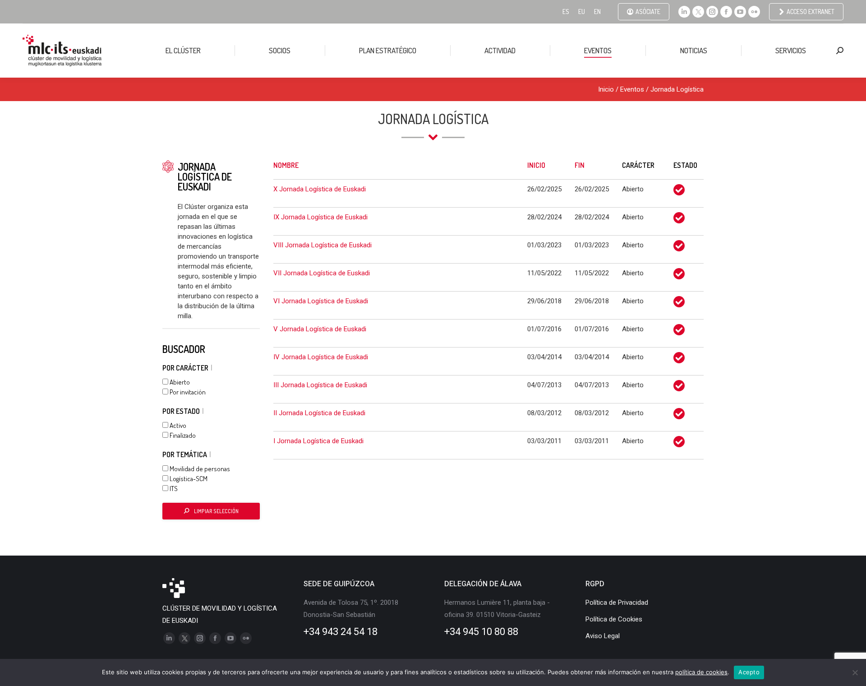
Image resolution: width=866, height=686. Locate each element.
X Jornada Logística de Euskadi (319, 189)
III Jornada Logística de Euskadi (320, 385)
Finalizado (182, 435)
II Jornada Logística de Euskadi (319, 413)
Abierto (179, 382)
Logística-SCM (187, 478)
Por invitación (187, 392)
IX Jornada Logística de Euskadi (320, 217)
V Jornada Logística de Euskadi (319, 329)
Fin (580, 165)
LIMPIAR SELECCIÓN (216, 511)
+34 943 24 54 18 (341, 631)
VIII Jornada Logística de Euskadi (322, 245)
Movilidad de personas (199, 468)
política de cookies (701, 672)
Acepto (749, 672)
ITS (173, 488)
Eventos (632, 89)
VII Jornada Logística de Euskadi (321, 273)
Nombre (286, 165)
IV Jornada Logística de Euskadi (320, 357)
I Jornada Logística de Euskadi (318, 441)
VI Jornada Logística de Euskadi (320, 301)
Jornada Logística (677, 89)
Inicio (606, 89)
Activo (177, 425)
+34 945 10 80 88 (481, 631)
